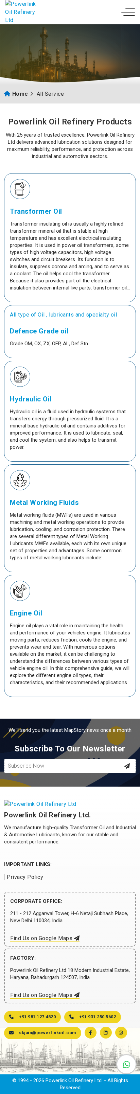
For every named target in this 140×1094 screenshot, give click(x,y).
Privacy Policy (25, 877)
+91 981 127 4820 (37, 1016)
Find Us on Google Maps (42, 938)
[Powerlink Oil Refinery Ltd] (22, 12)
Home (20, 94)
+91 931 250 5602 (97, 1016)
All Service (50, 94)
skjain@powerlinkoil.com (47, 1032)
